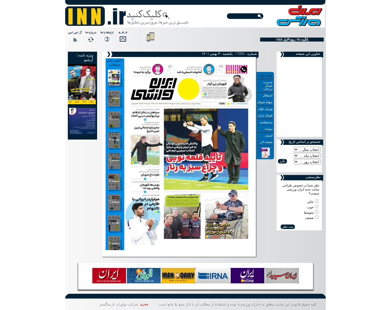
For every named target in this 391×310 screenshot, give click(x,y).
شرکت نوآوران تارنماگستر (118, 304)
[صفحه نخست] (122, 39)
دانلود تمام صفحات (115, 62)
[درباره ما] (90, 39)
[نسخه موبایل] (150, 42)
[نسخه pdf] (265, 157)
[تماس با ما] (106, 39)
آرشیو (88, 60)
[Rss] (74, 39)
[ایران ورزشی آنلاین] (127, 16)
